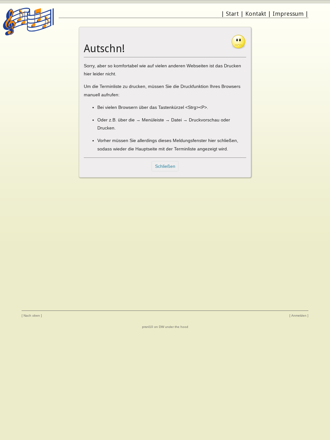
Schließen (165, 166)
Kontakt (255, 13)
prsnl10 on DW (153, 327)
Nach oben (32, 315)
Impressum (288, 13)
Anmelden (298, 315)
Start (232, 13)
